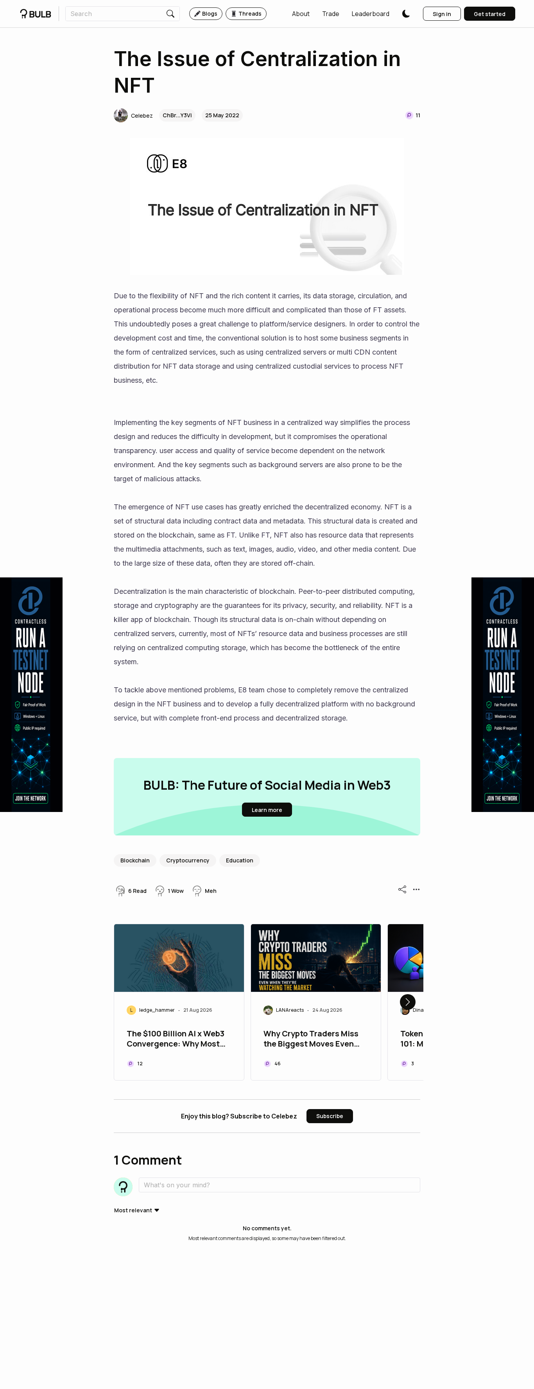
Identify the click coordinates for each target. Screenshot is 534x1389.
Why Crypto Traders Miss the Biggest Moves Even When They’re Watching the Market (310, 1039)
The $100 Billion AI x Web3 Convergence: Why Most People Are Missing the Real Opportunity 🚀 (175, 1039)
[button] (301, 13)
